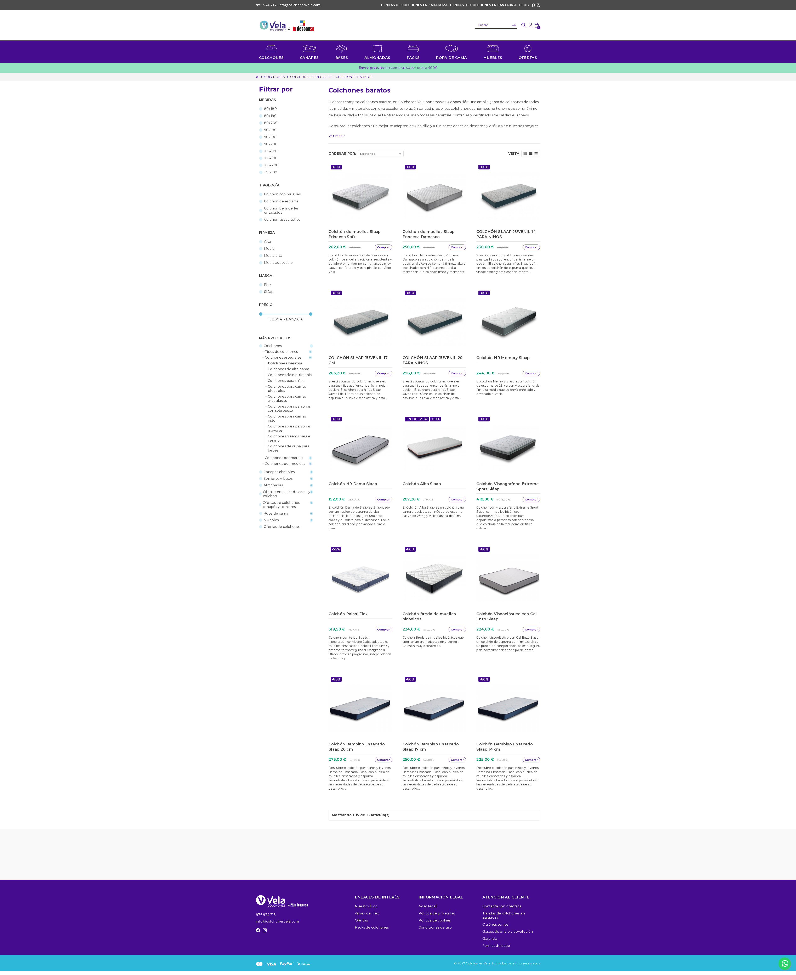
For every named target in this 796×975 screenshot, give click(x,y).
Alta (267, 241)
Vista (513, 154)
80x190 (270, 116)
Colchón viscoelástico (282, 220)
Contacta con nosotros (501, 906)
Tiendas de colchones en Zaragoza (414, 5)
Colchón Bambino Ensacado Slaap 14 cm (504, 747)
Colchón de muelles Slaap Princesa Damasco (429, 234)
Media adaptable (278, 263)
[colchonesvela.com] (287, 25)
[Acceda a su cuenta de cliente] (530, 25)
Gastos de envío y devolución (507, 932)
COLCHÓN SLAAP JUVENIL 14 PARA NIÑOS (506, 234)
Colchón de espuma (281, 201)
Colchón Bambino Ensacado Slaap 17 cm (431, 747)
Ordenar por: (342, 154)
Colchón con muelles (282, 194)
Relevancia (367, 153)
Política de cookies (434, 920)
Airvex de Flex (367, 913)
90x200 (270, 144)
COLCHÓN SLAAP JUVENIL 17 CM (358, 360)
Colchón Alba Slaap (422, 484)
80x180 (270, 109)
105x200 (271, 165)
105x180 (271, 151)
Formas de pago (496, 946)
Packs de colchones (372, 927)
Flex (267, 285)
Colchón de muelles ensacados (281, 210)
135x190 (270, 172)
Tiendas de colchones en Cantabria (483, 5)
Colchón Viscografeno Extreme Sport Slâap (507, 486)
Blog (524, 5)
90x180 (270, 130)
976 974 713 (266, 915)
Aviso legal (428, 906)
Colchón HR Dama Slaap (353, 484)
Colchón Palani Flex (348, 614)
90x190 (270, 137)
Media (269, 249)
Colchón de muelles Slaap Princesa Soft (355, 234)
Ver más (337, 136)
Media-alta (273, 256)
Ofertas (361, 920)
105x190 (270, 158)
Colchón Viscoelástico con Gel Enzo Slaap (506, 616)
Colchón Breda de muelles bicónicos (429, 616)
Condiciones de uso (435, 927)
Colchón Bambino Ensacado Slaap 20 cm (357, 747)
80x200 (271, 123)
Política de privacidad (437, 913)
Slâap (269, 292)
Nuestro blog (366, 906)
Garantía (489, 939)
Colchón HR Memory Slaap (503, 357)
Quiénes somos (495, 924)
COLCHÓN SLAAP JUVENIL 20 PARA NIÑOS (433, 360)
